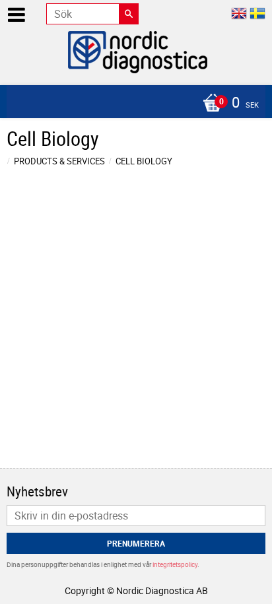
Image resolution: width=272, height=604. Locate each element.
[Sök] (129, 14)
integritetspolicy (175, 564)
